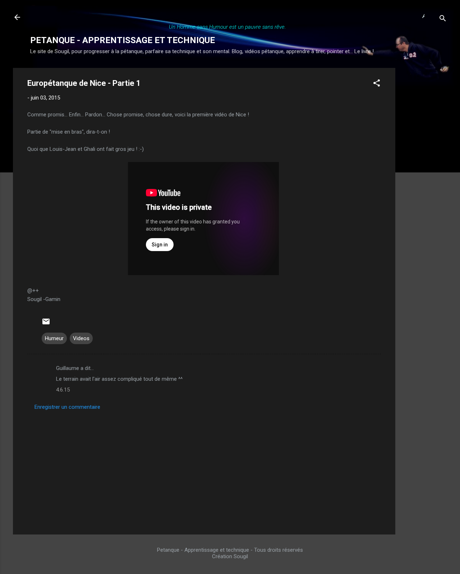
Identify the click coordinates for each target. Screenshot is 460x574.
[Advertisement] (424, 175)
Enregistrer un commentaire (67, 407)
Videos (81, 338)
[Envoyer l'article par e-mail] (46, 324)
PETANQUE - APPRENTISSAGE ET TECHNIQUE (122, 40)
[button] (376, 84)
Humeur (54, 338)
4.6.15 (63, 389)
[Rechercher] (442, 20)
